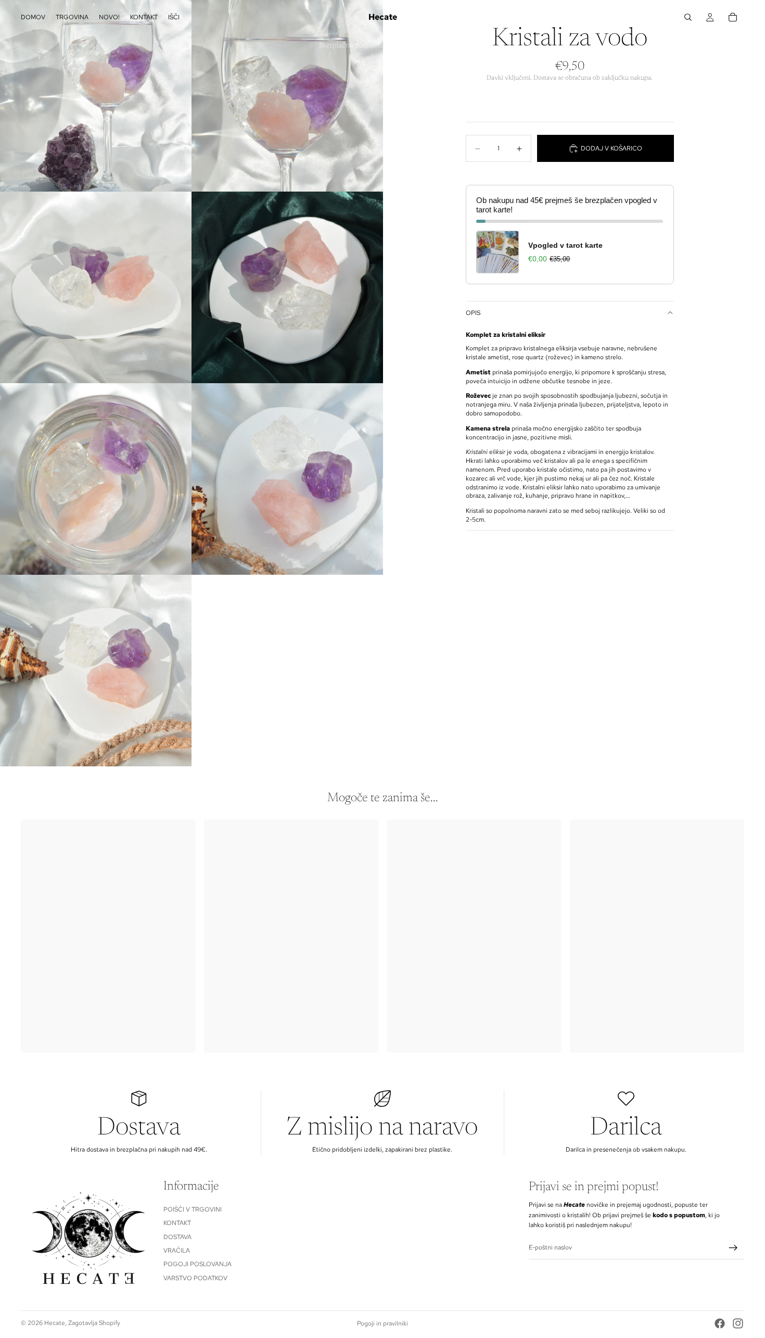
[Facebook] (719, 1323)
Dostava (177, 1236)
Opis (473, 313)
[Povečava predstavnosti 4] (287, 287)
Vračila (176, 1250)
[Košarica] (732, 17)
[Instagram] (738, 1323)
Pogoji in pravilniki (382, 1323)
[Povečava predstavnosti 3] (96, 287)
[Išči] (688, 17)
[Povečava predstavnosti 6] (287, 479)
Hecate (54, 1323)
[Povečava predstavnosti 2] (287, 96)
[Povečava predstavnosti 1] (96, 96)
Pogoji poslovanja (197, 1264)
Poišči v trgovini (192, 1209)
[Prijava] (733, 1247)
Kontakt (177, 1223)
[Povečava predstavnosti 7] (96, 670)
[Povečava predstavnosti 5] (96, 479)
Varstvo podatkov (195, 1278)
